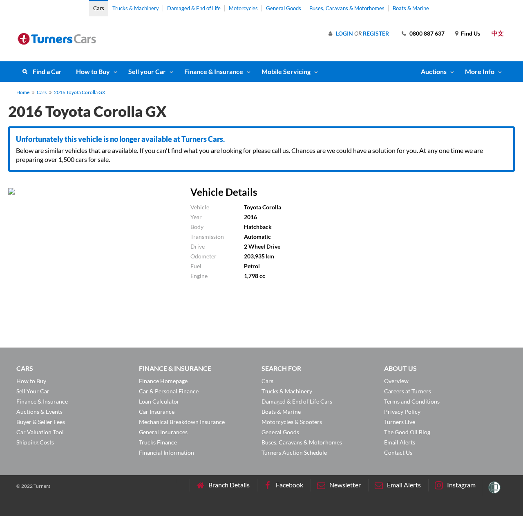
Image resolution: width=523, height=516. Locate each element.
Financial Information (166, 452)
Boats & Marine (411, 8)
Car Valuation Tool (40, 432)
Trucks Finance (158, 442)
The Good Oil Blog (407, 432)
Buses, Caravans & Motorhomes (346, 8)
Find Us (470, 33)
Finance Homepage (163, 380)
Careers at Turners (407, 391)
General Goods (283, 8)
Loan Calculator (159, 401)
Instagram (461, 485)
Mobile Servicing (286, 71)
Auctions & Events (39, 411)
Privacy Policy (402, 411)
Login (344, 33)
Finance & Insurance (213, 71)
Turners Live (399, 421)
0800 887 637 (427, 33)
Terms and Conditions (412, 401)
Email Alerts (399, 442)
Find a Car (47, 71)
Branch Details (229, 485)
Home (22, 92)
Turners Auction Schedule (294, 452)
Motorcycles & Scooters (292, 421)
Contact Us (398, 452)
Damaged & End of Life (194, 8)
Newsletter (345, 485)
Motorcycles (243, 8)
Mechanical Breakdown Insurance (182, 421)
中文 (498, 33)
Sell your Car (147, 71)
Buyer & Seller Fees (40, 421)
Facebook (289, 485)
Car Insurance (156, 411)
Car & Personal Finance (169, 391)
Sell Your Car (32, 391)
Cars (98, 8)
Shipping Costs (35, 442)
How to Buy (93, 71)
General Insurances (163, 432)
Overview (396, 380)
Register (376, 33)
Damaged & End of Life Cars (297, 401)
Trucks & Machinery (135, 8)
